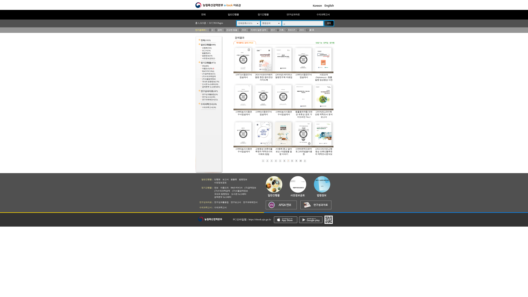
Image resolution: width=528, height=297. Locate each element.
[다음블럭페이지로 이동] (305, 161)
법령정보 (207, 56)
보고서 (206, 51)
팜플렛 (206, 53)
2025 (301, 30)
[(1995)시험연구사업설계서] (303, 60)
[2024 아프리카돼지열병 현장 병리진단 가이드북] (263, 60)
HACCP (291, 30)
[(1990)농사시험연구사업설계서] (243, 134)
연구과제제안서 (210, 100)
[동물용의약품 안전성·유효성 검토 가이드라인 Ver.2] (303, 97)
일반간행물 (233, 14)
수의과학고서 (323, 14)
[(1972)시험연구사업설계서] (243, 60)
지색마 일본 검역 (258, 30)
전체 (203, 14)
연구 (273, 30)
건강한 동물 (231, 30)
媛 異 (312, 30)
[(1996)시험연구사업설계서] (263, 97)
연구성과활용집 (210, 94)
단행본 (206, 48)
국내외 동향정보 (210, 82)
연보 (205, 66)
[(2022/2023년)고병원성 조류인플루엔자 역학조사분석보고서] (323, 134)
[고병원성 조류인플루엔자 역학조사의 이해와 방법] (263, 134)
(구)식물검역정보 (209, 79)
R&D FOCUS (208, 71)
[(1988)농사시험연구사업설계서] (243, 97)
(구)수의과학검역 (209, 76)
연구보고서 (208, 97)
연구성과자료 (293, 14)
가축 (281, 30)
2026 (244, 30)
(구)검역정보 (208, 74)
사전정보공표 (208, 58)
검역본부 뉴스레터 (211, 87)
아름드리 (207, 69)
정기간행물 (263, 14)
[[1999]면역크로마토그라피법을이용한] (303, 134)
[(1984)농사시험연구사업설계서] (283, 97)
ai (212, 30)
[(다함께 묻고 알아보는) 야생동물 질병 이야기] (283, 134)
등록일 (325, 43)
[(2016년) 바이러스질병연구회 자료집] (283, 60)
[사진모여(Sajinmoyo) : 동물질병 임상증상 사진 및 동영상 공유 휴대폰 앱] (323, 60)
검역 (220, 30)
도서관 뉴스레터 (210, 84)
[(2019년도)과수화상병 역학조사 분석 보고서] (323, 97)
